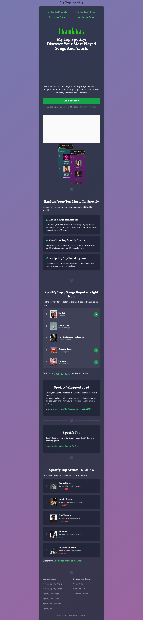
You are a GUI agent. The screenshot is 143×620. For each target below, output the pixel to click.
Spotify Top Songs (86, 17)
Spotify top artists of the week (68, 561)
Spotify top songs (62, 373)
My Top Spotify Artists (57, 12)
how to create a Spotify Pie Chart (65, 446)
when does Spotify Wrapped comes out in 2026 (71, 409)
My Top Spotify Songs (86, 12)
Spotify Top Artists (57, 17)
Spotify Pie (47, 609)
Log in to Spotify (72, 101)
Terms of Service (80, 594)
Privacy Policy (90, 107)
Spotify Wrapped (52, 603)
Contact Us (78, 584)
